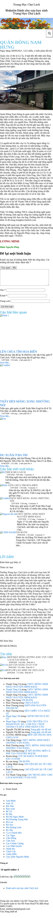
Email (3, 295)
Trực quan (5, 268)
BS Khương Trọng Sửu (17, 819)
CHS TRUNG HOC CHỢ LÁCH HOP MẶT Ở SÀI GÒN (29, 776)
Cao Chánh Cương (15, 843)
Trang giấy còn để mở (40, 729)
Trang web (5, 301)
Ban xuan (10, 808)
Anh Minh (11, 800)
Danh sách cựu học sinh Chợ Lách (22, 888)
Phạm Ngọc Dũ (13, 716)
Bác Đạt (10, 806)
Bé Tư (9, 811)
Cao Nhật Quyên (14, 846)
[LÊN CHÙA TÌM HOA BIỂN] (4, 490)
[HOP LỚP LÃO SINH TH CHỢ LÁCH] (3, 671)
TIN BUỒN (21, 532)
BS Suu (9, 824)
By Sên (9, 830)
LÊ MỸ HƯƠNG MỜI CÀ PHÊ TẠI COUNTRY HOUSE (28, 752)
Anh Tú (9, 803)
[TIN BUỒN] (8, 541)
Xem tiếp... (5, 362)
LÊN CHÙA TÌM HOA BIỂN (23, 485)
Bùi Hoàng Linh (13, 827)
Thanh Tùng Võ (13, 689)
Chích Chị (10, 851)
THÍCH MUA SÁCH (15, 472)
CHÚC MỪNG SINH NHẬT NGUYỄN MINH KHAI (31, 515)
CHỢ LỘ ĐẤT (31, 703)
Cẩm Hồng (11, 838)
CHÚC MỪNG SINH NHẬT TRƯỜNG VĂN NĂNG (28, 741)
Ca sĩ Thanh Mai (13, 832)
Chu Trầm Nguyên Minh (17, 856)
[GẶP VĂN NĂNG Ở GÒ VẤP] (3, 666)
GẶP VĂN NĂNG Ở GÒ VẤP (22, 665)
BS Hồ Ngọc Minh (15, 816)
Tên (2, 290)
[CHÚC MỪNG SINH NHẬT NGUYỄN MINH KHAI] (8, 518)
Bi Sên (9, 814)
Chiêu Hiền (11, 854)
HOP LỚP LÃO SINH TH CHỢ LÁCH (25, 670)
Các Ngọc (10, 835)
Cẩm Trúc (10, 840)
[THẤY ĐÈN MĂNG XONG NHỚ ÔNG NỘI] (5, 502)
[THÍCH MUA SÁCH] (2, 473)
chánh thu (10, 848)
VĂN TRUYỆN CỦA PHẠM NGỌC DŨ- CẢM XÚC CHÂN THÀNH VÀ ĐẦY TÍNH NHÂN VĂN (27, 724)
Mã (14, 268)
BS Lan (9, 822)
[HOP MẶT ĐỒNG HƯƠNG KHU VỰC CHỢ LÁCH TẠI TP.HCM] (4, 658)
